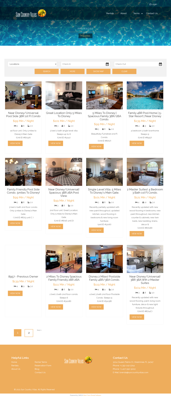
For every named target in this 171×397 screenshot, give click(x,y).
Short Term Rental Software (92, 395)
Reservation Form (43, 365)
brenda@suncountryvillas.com (134, 372)
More (72, 71)
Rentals (110, 13)
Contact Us (152, 13)
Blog (37, 369)
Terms (136, 13)
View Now (15, 143)
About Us (15, 369)
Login (154, 4)
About (123, 13)
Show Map (98, 71)
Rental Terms (41, 362)
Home (14, 362)
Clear (124, 71)
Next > (39, 330)
